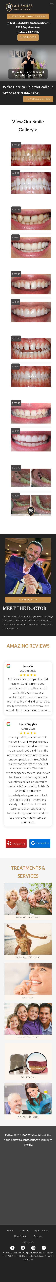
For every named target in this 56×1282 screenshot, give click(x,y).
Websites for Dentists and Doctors (37, 1256)
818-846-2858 (28, 37)
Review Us (18, 843)
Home (10, 1230)
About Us (24, 1230)
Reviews (38, 1236)
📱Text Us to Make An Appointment (28, 23)
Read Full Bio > (28, 599)
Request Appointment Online (27, 16)
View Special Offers (38, 98)
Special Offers (42, 1230)
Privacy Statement (37, 1253)
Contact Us (28, 1241)
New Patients (21, 1236)
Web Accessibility (15, 1256)
